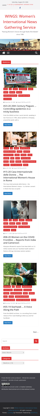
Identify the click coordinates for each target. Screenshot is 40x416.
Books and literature (9, 151)
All (10, 89)
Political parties (26, 158)
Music (5, 296)
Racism (12, 161)
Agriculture (7, 286)
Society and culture (24, 95)
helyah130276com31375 (24, 102)
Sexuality (6, 165)
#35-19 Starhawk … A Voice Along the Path (17, 308)
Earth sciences (18, 290)
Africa (5, 89)
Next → (36, 332)
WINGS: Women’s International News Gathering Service (20, 22)
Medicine (12, 92)
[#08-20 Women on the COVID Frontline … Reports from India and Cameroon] (20, 210)
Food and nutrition (16, 293)
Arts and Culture (25, 148)
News (12, 158)
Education (26, 151)
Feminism (23, 155)
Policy (17, 158)
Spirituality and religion (23, 300)
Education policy (8, 155)
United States (7, 99)
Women (26, 165)
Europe (30, 89)
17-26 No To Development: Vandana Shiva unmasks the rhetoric (20, 6)
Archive (15, 89)
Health (6, 92)
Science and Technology (10, 95)
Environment (23, 89)
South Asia (6, 230)
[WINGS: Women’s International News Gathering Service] (3, 53)
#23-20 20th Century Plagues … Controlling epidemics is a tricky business (19, 108)
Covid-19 (19, 151)
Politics (6, 161)
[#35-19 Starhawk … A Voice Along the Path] (20, 274)
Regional (19, 92)
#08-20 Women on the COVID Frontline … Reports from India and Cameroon (19, 239)
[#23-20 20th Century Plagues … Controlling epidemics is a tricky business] (20, 77)
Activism (6, 148)
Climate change (8, 290)
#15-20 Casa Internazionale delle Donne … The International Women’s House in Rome (19, 176)
